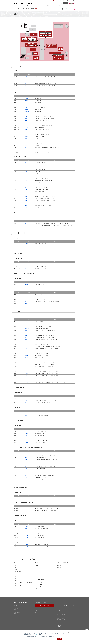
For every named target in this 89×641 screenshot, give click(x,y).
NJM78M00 (26, 109)
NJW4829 (26, 442)
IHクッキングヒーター (19, 576)
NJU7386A (26, 248)
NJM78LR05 (26, 107)
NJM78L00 (26, 102)
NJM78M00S (26, 111)
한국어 (64, 0)
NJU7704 (26, 187)
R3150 (25, 167)
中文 (61, 0)
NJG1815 (26, 533)
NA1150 (25, 402)
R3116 (25, 176)
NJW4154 (26, 78)
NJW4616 (26, 433)
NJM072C (26, 357)
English (58, 0)
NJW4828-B (26, 284)
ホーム (14, 8)
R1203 (25, 457)
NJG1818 (26, 537)
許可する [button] (59, 638)
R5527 (25, 301)
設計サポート (39, 5)
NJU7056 (26, 377)
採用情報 (74, 0)
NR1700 (25, 116)
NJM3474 (26, 355)
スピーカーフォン (39, 586)
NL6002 (25, 330)
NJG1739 (26, 546)
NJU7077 (26, 348)
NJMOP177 (26, 321)
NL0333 (25, 339)
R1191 (25, 147)
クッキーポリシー (36, 634)
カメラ (37, 588)
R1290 (25, 477)
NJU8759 (26, 400)
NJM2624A (26, 266)
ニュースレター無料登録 (44, 605)
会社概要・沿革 (16, 609)
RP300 (25, 196)
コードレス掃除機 (18, 571)
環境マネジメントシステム (61, 614)
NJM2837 (26, 145)
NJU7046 (26, 362)
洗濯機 (16, 567)
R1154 (25, 152)
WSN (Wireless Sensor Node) (41, 573)
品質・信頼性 (49, 5)
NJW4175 (26, 83)
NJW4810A (26, 243)
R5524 (25, 299)
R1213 (25, 470)
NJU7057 (26, 380)
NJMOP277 (26, 326)
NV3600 (25, 162)
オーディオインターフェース (41, 584)
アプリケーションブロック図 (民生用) (28, 8)
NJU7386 (26, 245)
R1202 (25, 455)
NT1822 (25, 542)
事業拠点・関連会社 (17, 612)
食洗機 (16, 578)
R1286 (25, 473)
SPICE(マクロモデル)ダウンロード (62, 619)
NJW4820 (26, 294)
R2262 (25, 227)
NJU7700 (26, 182)
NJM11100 (26, 134)
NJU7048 (26, 366)
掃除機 (16, 569)
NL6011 (25, 335)
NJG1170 (26, 526)
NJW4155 (26, 81)
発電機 (37, 565)
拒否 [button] (63, 638)
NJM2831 (26, 138)
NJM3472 (26, 353)
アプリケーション (29, 5)
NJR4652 (26, 510)
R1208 (25, 468)
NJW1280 (26, 415)
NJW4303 (26, 268)
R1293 (25, 479)
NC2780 (25, 85)
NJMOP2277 (26, 328)
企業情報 (70, 5)
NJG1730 (26, 544)
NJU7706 (26, 191)
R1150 (25, 149)
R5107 (25, 200)
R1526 (25, 118)
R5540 (25, 303)
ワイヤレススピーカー (40, 582)
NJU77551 (26, 371)
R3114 (25, 173)
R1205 (25, 461)
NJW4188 (26, 125)
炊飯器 (16, 574)
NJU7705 (26, 189)
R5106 (25, 198)
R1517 (25, 120)
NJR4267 (26, 508)
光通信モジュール (39, 571)
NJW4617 (26, 435)
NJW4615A (26, 431)
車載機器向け (59, 565)
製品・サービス (18, 5)
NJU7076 (26, 346)
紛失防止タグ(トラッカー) (41, 576)
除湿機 (16, 580)
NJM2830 (26, 136)
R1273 (25, 87)
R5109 (25, 205)
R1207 (25, 466)
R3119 (25, 164)
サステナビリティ (16, 613)
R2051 (25, 225)
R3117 (25, 178)
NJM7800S (26, 100)
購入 (60, 5)
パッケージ (58, 615)
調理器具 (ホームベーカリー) (20, 585)
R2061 (25, 223)
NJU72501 (26, 413)
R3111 (25, 169)
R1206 (25, 464)
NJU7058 (26, 382)
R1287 (25, 475)
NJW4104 (26, 127)
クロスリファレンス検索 (60, 618)
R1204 (25, 459)
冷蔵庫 (16, 565)
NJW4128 (26, 76)
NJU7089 (26, 398)
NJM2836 (26, 143)
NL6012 (25, 337)
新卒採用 (36, 612)
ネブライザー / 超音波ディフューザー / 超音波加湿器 (24, 583)
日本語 (54, 0)
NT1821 (25, 539)
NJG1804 (26, 535)
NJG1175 (26, 528)
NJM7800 (26, 98)
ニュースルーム (49, 0)
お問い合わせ (69, 0)
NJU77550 (26, 368)
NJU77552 (26, 373)
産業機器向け (59, 567)
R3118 (25, 180)
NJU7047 (26, 364)
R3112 (25, 171)
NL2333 (25, 344)
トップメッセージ (16, 608)
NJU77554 (26, 375)
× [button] (68, 632)
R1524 (25, 129)
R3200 (25, 207)
